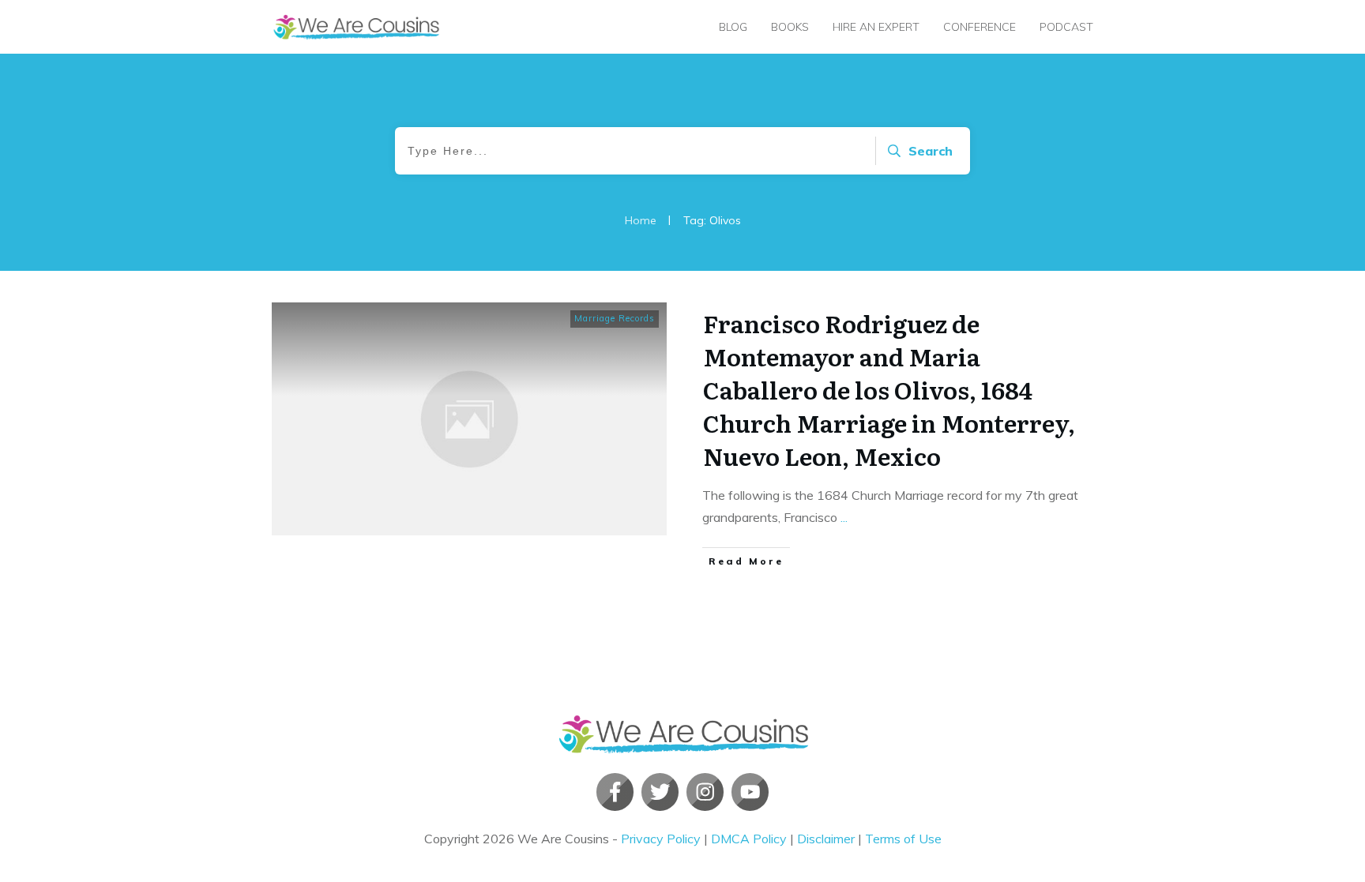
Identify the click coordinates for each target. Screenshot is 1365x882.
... (844, 517)
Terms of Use (903, 838)
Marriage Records (614, 318)
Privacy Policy (661, 838)
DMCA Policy (749, 838)
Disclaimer (826, 838)
